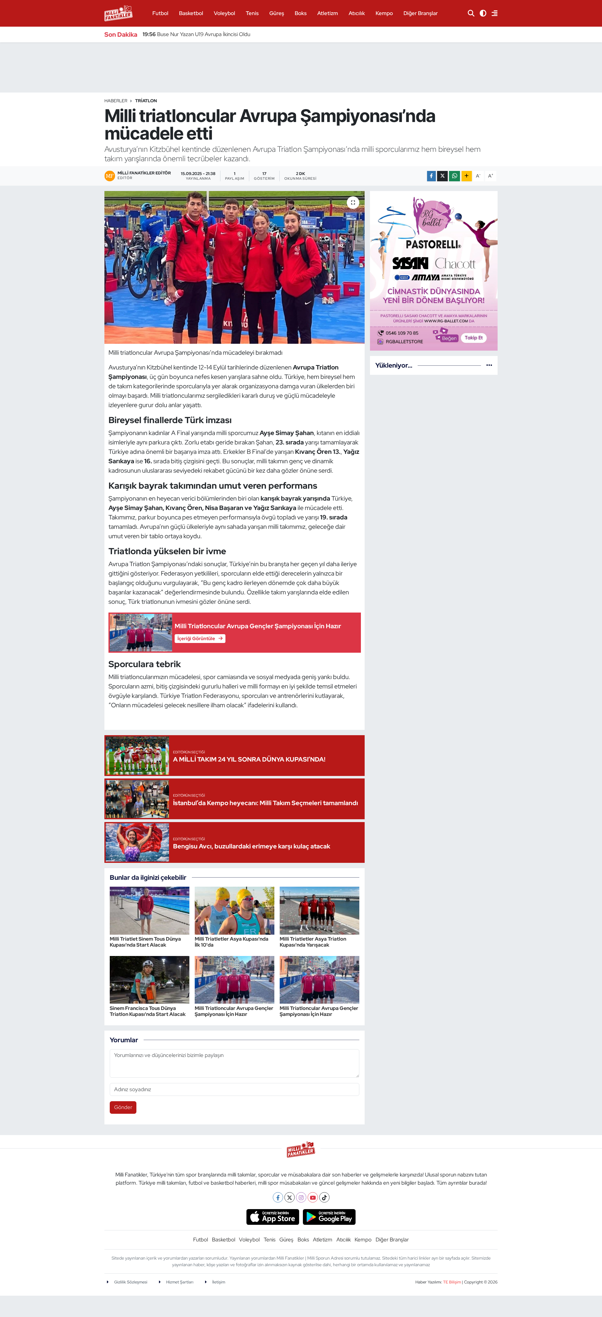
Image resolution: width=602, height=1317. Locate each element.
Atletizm (327, 13)
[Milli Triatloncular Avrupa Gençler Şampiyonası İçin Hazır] (234, 979)
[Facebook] (278, 1197)
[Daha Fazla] (467, 176)
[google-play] (329, 1216)
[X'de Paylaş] (442, 176)
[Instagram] (301, 1197)
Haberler (115, 101)
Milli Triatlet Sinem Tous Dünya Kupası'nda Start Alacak (145, 942)
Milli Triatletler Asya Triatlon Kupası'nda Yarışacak (313, 942)
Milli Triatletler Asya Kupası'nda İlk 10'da (231, 942)
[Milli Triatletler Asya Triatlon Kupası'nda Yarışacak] (319, 910)
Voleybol (224, 13)
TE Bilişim (452, 1282)
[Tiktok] (324, 1197)
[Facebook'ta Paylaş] (431, 176)
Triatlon (146, 101)
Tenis (252, 13)
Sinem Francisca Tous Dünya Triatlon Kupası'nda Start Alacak (148, 1011)
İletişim (218, 1282)
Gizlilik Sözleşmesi (130, 1282)
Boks (301, 13)
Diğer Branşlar (421, 13)
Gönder (123, 1107)
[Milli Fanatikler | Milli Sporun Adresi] (118, 13)
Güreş (276, 13)
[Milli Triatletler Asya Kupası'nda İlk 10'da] (234, 910)
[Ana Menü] (492, 13)
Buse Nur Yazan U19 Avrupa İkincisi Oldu (196, 34)
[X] (289, 1197)
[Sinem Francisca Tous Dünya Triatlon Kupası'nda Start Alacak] (149, 979)
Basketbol (191, 13)
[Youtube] (313, 1197)
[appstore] (272, 1216)
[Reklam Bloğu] (434, 270)
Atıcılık (357, 13)
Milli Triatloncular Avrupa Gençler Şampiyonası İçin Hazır (234, 1011)
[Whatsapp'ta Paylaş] (454, 176)
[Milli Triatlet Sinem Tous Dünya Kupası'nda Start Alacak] (149, 910)
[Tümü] (489, 365)
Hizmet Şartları (179, 1282)
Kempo (384, 13)
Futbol (160, 13)
